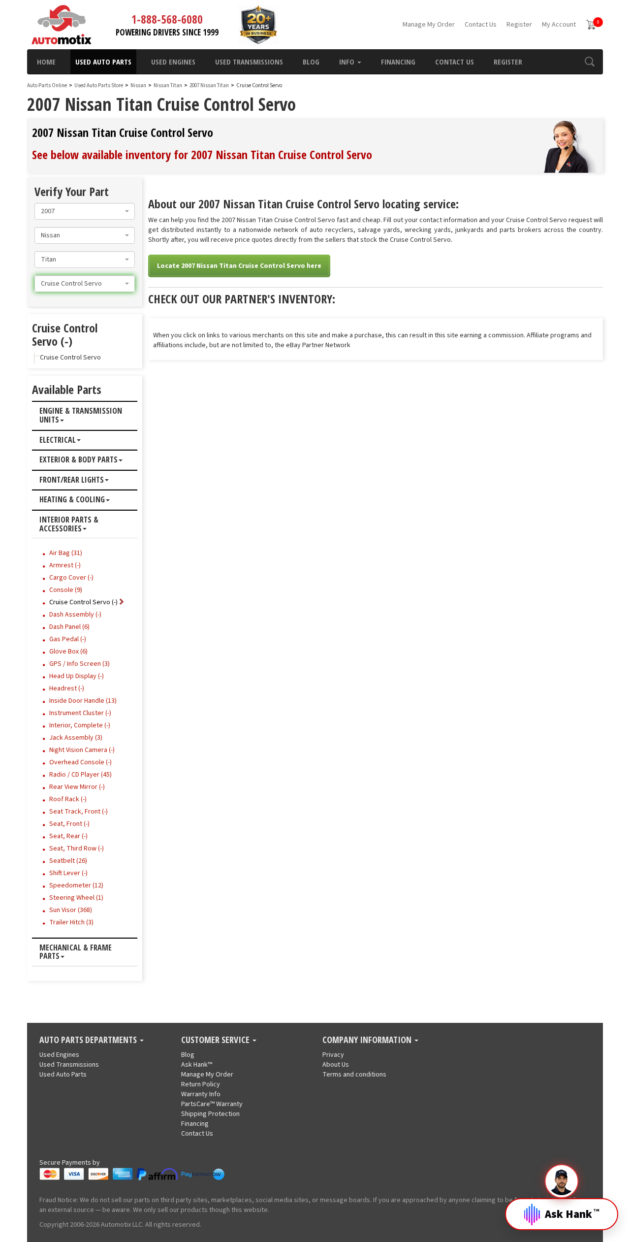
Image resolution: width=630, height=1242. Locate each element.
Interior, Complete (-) (79, 725)
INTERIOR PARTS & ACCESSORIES (68, 524)
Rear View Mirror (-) (77, 787)
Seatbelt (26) (68, 861)
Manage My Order (429, 25)
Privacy (333, 1055)
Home (46, 61)
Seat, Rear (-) (68, 836)
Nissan (138, 85)
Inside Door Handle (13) (83, 701)
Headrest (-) (66, 688)
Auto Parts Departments (89, 1040)
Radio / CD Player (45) (80, 775)
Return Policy (200, 1084)
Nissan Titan (168, 85)
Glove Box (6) (68, 651)
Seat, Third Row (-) (76, 848)
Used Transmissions (249, 61)
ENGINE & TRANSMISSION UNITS (80, 415)
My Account (559, 25)
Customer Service (216, 1040)
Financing (398, 61)
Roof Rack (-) (68, 799)
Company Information (367, 1040)
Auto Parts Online (47, 85)
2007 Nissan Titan (209, 85)
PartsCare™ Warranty (212, 1104)
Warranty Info (200, 1094)
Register (519, 25)
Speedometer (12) (76, 885)
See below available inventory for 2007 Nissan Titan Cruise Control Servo (202, 154)
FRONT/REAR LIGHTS (71, 480)
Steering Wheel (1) (76, 898)
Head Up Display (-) (76, 676)
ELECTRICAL (57, 440)
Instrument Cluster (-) (80, 713)
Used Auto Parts (103, 61)
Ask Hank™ (196, 1065)
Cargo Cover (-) (71, 578)
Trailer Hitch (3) (71, 922)
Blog (311, 61)
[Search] (589, 61)
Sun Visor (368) (70, 910)
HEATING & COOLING (72, 499)
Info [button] (347, 61)
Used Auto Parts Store (98, 85)
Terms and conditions (354, 1074)
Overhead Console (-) (80, 762)
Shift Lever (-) (68, 873)
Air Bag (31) (65, 553)
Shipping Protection (210, 1114)
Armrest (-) (65, 565)
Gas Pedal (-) (67, 639)
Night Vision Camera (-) (82, 750)
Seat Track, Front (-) (78, 812)
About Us (335, 1065)
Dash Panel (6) (69, 627)
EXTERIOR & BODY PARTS (78, 460)
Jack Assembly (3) (75, 738)
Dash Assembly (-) (75, 615)
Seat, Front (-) (69, 824)
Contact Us (481, 25)
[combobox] (84, 211)
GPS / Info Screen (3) (79, 664)
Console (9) (65, 590)
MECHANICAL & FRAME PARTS (75, 952)
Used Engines (173, 61)
